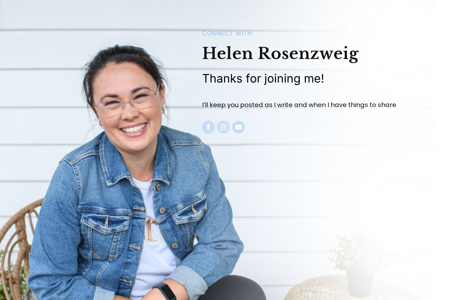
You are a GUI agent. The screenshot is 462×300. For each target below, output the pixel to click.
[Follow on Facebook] (208, 127)
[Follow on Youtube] (238, 127)
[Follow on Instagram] (223, 127)
